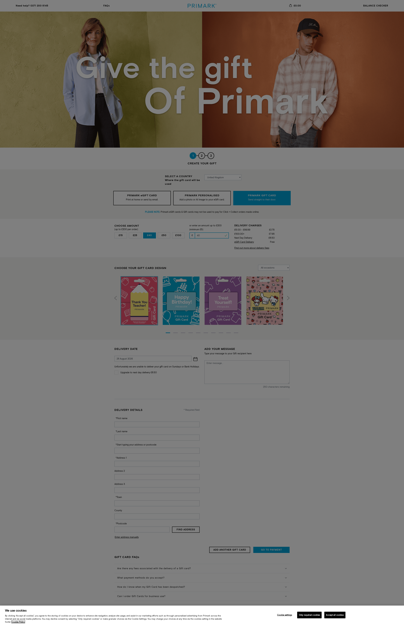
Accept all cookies (335, 615)
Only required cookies (309, 615)
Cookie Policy (18, 622)
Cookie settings (284, 615)
